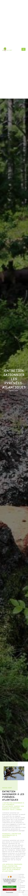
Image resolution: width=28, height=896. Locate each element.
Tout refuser (10, 889)
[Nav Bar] (23, 49)
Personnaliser (9, 892)
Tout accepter (10, 886)
